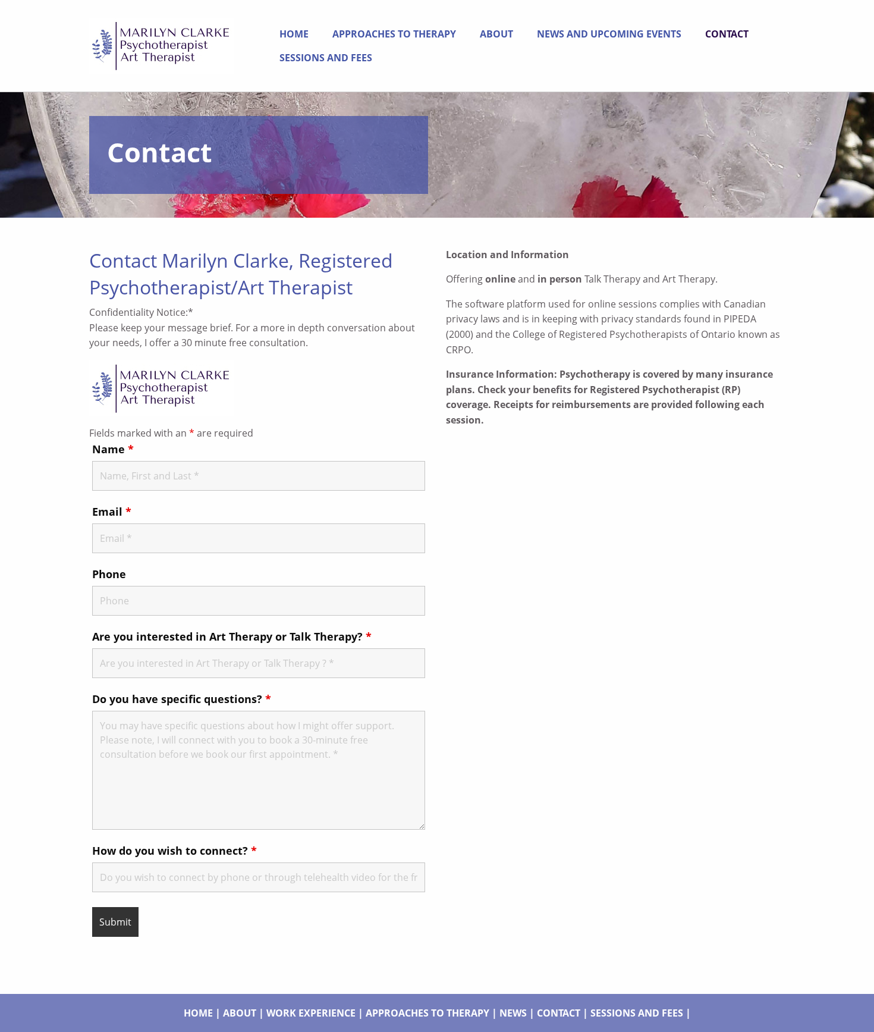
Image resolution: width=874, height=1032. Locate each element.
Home (294, 33)
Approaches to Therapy (394, 33)
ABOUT (239, 1013)
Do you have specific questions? (181, 699)
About (496, 33)
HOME (198, 1013)
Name (113, 449)
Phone (109, 574)
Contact (727, 33)
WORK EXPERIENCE (311, 1013)
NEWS (513, 1013)
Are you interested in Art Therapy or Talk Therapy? (232, 636)
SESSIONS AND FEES (636, 1013)
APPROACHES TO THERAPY (427, 1013)
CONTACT (558, 1013)
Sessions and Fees (325, 57)
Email (111, 511)
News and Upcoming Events (609, 33)
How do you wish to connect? (174, 851)
